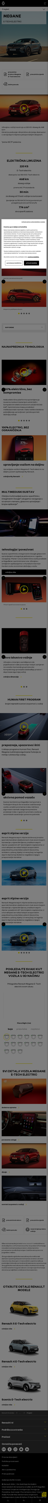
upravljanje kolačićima (14, 263)
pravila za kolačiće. (33, 257)
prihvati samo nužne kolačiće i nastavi (33, 222)
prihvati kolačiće (31, 263)
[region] (24, 244)
